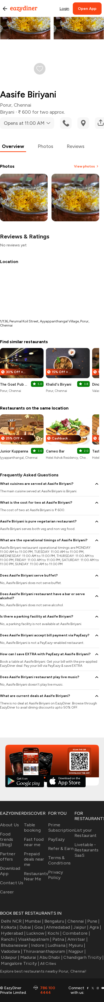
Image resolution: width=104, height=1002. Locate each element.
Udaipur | (10, 957)
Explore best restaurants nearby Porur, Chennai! (43, 971)
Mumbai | (34, 921)
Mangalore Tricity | (20, 963)
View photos (84, 166)
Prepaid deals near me (34, 859)
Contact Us (11, 882)
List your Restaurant (85, 833)
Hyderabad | (13, 933)
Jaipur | (80, 927)
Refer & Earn (61, 848)
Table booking (32, 827)
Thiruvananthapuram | (45, 951)
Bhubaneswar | (15, 945)
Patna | (59, 939)
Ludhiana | (58, 945)
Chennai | (76, 921)
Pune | (93, 921)
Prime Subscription (61, 827)
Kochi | (55, 933)
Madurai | (29, 957)
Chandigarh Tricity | (83, 957)
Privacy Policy (55, 875)
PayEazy (56, 839)
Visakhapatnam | (34, 939)
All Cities (47, 963)
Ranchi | (9, 939)
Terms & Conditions (59, 860)
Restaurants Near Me (36, 876)
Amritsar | (77, 939)
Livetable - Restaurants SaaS (86, 850)
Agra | (95, 927)
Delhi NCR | (12, 921)
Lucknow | (36, 933)
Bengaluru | (55, 921)
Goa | (39, 927)
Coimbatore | (76, 933)
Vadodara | (11, 951)
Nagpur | (77, 951)
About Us (9, 825)
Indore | (39, 945)
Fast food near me (34, 842)
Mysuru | (77, 945)
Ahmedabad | (59, 927)
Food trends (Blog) (6, 839)
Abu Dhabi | (50, 957)
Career (7, 892)
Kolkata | (9, 927)
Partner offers (7, 856)
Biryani (7, 112)
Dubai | (26, 927)
